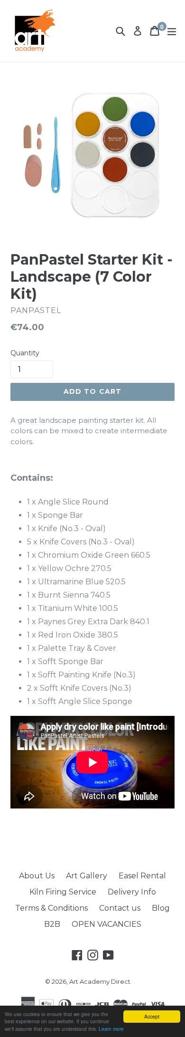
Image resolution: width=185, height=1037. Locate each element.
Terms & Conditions (51, 908)
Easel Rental (142, 875)
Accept (151, 1016)
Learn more (111, 1028)
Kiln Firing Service (62, 891)
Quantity (24, 353)
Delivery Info (132, 891)
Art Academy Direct (99, 981)
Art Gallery (86, 875)
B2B (52, 924)
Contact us (119, 908)
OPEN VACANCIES (106, 924)
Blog (161, 908)
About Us (37, 875)
